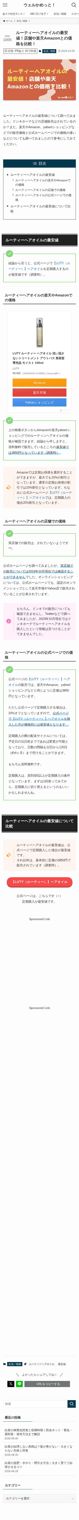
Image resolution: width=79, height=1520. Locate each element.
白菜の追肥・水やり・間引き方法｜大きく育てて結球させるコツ (38, 1467)
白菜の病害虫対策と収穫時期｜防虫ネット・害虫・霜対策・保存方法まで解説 (38, 1434)
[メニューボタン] (5, 5)
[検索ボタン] (74, 5)
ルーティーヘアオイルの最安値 (33, 174)
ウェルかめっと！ (40, 5)
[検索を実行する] (71, 1404)
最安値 (62, 1364)
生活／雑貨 (49, 51)
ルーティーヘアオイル (41, 1364)
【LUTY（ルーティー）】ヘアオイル (38, 719)
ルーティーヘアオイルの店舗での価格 (40, 190)
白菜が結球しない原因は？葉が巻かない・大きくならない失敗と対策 (38, 1450)
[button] (10, 1384)
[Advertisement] (39, 960)
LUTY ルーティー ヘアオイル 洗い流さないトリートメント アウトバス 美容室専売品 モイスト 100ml (38, 358)
